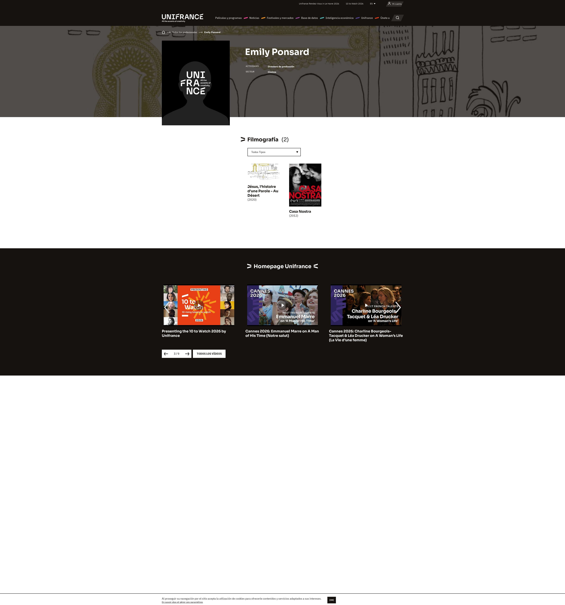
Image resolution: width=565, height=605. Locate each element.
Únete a (385, 18)
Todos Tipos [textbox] (258, 152)
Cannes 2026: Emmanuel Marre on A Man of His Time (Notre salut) (198, 333)
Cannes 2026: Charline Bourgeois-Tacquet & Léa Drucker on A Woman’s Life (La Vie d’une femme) (282, 335)
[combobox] (274, 152)
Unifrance (367, 18)
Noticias (254, 18)
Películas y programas (228, 18)
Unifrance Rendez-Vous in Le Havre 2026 (319, 3)
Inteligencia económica (340, 18)
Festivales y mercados (280, 18)
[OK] (331, 600)
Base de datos (309, 18)
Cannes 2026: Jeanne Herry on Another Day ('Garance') (364, 333)
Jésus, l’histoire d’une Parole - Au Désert (262, 191)
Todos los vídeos (209, 353)
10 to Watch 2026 (354, 3)
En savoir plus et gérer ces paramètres (182, 602)
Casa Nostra (300, 211)
